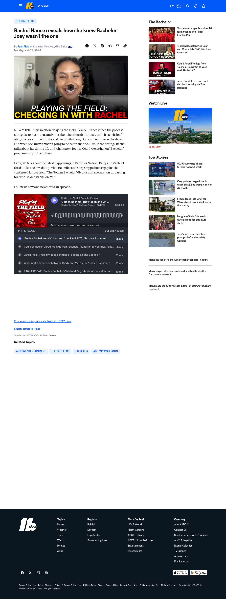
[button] (20, 5)
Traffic (60, 535)
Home (60, 524)
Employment (181, 561)
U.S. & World (135, 524)
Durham (91, 530)
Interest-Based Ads (128, 585)
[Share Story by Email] (117, 46)
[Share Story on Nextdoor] (110, 46)
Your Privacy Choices (43, 585)
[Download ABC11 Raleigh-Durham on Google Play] (198, 572)
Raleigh (91, 524)
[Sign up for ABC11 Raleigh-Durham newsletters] (46, 573)
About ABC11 (182, 524)
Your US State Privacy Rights (91, 585)
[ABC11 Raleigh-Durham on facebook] (22, 573)
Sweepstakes (135, 551)
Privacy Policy (25, 585)
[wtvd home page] (28, 524)
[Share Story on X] (94, 46)
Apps (60, 551)
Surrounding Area (97, 540)
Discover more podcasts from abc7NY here (42, 321)
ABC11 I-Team (136, 535)
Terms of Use (112, 585)
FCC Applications (168, 585)
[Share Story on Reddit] (102, 46)
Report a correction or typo (27, 328)
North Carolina (136, 530)
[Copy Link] (125, 46)
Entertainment (135, 545)
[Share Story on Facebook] (87, 46)
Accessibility (181, 556)
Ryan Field (23, 46)
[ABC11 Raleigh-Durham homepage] (29, 6)
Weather (62, 530)
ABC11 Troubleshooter (141, 540)
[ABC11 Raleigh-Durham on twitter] (30, 573)
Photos (61, 545)
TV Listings (180, 551)
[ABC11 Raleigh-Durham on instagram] (38, 573)
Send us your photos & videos (190, 535)
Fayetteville (93, 535)
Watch (60, 540)
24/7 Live (43, 5)
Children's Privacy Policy (65, 585)
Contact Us (180, 530)
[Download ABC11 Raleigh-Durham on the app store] (180, 572)
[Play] (180, 126)
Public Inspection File (149, 585)
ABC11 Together (183, 540)
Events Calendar (183, 545)
